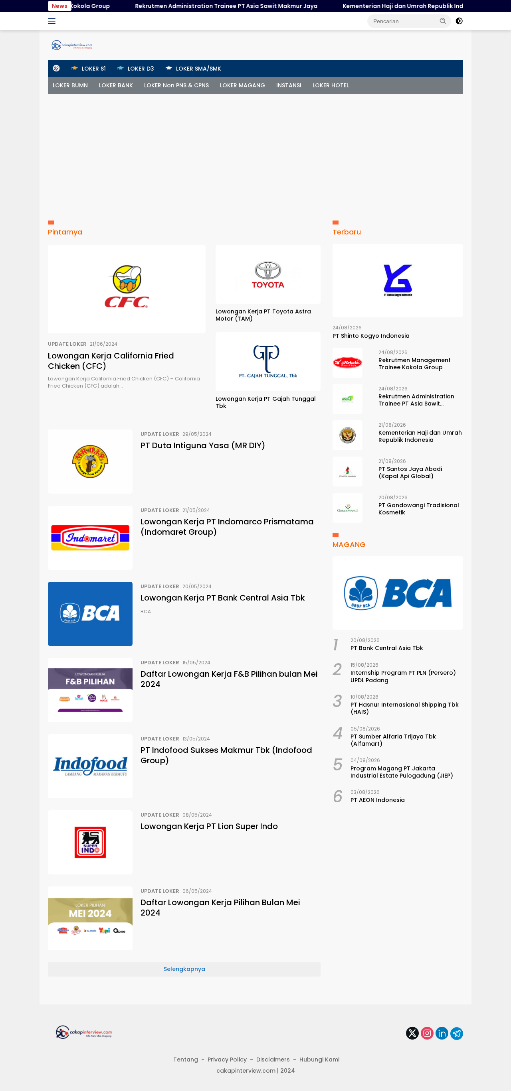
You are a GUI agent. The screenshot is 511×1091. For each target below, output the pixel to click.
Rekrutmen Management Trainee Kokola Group (414, 363)
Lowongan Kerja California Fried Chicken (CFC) (111, 361)
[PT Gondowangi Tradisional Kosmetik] (347, 508)
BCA (146, 611)
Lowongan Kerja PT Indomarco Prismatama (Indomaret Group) (227, 527)
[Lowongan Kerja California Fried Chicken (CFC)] (127, 289)
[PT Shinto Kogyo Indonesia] (398, 280)
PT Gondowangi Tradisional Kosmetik (418, 509)
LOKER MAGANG (242, 85)
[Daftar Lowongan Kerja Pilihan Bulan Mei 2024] (90, 918)
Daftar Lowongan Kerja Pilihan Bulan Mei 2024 (220, 907)
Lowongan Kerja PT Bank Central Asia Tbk (223, 597)
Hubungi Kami (319, 1059)
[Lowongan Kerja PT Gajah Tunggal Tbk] (268, 361)
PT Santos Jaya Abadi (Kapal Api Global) (410, 472)
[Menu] (53, 21)
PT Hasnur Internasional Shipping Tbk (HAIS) (405, 708)
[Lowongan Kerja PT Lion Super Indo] (90, 842)
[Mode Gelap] (459, 21)
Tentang (185, 1059)
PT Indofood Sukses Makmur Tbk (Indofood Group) (226, 755)
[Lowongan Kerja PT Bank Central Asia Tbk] (90, 614)
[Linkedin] (442, 1034)
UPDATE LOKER (67, 344)
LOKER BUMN (70, 85)
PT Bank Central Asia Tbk (387, 648)
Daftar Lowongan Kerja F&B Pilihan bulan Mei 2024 (229, 679)
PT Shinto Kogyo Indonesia (371, 335)
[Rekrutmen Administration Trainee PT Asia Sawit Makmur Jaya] (347, 399)
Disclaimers (273, 1059)
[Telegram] (456, 1033)
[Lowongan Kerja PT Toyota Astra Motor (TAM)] (268, 274)
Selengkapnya (184, 969)
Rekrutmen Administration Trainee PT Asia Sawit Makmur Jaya (209, 6)
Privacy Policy (227, 1059)
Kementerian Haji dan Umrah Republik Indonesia (395, 6)
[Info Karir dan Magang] (72, 45)
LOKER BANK (116, 85)
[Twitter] (412, 1034)
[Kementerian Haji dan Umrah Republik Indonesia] (347, 435)
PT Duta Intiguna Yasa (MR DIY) (203, 445)
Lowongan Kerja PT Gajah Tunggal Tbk (266, 402)
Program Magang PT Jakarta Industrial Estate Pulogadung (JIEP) (402, 772)
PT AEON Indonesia (378, 800)
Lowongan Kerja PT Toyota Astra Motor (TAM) (263, 315)
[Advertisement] (255, 153)
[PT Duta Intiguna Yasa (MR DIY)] (90, 461)
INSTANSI (288, 85)
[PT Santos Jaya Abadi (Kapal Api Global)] (347, 471)
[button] (443, 20)
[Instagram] (427, 1034)
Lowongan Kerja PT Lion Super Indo (209, 826)
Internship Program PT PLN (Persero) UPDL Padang (403, 676)
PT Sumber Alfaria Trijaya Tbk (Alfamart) (393, 740)
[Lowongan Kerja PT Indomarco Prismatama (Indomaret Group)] (90, 538)
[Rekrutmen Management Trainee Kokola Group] (347, 363)
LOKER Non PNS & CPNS (176, 85)
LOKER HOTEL (331, 85)
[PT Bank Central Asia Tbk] (398, 593)
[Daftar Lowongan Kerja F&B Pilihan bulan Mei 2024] (90, 690)
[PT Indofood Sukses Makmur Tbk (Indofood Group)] (90, 766)
